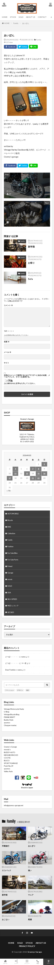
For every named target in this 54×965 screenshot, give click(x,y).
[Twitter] (22, 47)
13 (27, 473)
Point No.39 (8, 766)
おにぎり (31, 846)
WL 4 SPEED (12, 599)
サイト (6, 363)
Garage (10, 573)
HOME (4, 17)
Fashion (10, 546)
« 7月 (9, 491)
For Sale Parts (12, 560)
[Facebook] (10, 47)
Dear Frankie (10, 670)
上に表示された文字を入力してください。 (20, 383)
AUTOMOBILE (13, 514)
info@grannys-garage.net (13, 805)
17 (10, 478)
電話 (37, 963)
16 (44, 473)
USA (9, 593)
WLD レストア (12, 606)
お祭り (31, 263)
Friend (9, 566)
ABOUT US (30, 17)
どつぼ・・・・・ (12, 657)
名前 (6, 342)
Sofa (30, 279)
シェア (16, 963)
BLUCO (7, 760)
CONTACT (42, 17)
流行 (27, 690)
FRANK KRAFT (9, 717)
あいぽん (25, 23)
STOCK (13, 17)
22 (38, 478)
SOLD (21, 17)
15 (38, 473)
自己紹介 (10, 612)
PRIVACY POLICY (27, 946)
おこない (5, 919)
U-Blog (6, 712)
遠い (30, 870)
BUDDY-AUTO (9, 752)
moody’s (7, 749)
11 (15, 473)
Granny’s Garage (10, 747)
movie (9, 579)
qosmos (7, 723)
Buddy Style (8, 720)
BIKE (9, 527)
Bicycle (10, 520)
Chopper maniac (10, 725)
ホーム (5, 963)
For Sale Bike (12, 553)
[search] (47, 685)
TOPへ (48, 963)
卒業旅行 (5, 846)
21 (33, 478)
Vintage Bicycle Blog (11, 714)
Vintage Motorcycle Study (14, 709)
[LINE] (33, 47)
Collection (11, 533)
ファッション (9, 690)
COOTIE (7, 758)
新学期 (31, 246)
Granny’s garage (11, 157)
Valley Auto (8, 771)
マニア (31, 895)
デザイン (20, 690)
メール (7, 352)
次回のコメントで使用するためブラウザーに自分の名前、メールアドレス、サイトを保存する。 (27, 376)
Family (15, 23)
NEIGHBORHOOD (11, 755)
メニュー (27, 963)
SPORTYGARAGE (11, 763)
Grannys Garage (35, 952)
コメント (8, 305)
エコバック (6, 870)
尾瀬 (30, 919)
